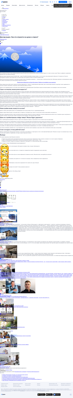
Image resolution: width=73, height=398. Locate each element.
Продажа (8, 5)
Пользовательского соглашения (20, 371)
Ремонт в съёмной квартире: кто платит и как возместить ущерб (11, 305)
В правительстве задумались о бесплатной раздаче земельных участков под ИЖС (15, 272)
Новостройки (14, 5)
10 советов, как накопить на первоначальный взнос (11, 375)
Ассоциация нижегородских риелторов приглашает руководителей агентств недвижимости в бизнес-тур (22, 379)
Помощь (38, 385)
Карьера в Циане (4, 386)
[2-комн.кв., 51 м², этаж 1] (7, 321)
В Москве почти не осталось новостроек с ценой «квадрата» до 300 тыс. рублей (14, 260)
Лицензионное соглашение (41, 389)
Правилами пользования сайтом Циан (19, 389)
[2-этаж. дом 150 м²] (7, 231)
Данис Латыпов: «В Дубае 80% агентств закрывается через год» (14, 380)
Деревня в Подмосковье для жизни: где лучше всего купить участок (15, 374)
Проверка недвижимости (65, 385)
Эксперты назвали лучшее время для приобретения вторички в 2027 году (13, 296)
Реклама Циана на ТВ (53, 383)
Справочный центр (4, 383)
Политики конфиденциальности (33, 371)
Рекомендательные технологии (44, 390)
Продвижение (27, 385)
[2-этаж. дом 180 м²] (7, 303)
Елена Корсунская (3, 39)
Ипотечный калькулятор (53, 385)
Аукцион (38, 383)
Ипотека (36, 5)
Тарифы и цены (4, 385)
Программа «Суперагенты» (66, 383)
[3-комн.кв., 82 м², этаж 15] (7, 338)
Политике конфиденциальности (6, 390)
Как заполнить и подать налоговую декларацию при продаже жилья (15, 376)
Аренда (2, 5)
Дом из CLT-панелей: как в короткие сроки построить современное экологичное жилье (18, 378)
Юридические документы (18, 383)
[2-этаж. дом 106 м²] (7, 249)
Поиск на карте (28, 383)
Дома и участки (22, 5)
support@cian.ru (22, 390)
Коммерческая (30, 5)
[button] (71, 5)
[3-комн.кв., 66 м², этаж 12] (7, 196)
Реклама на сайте (16, 385)
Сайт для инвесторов (17, 386)
